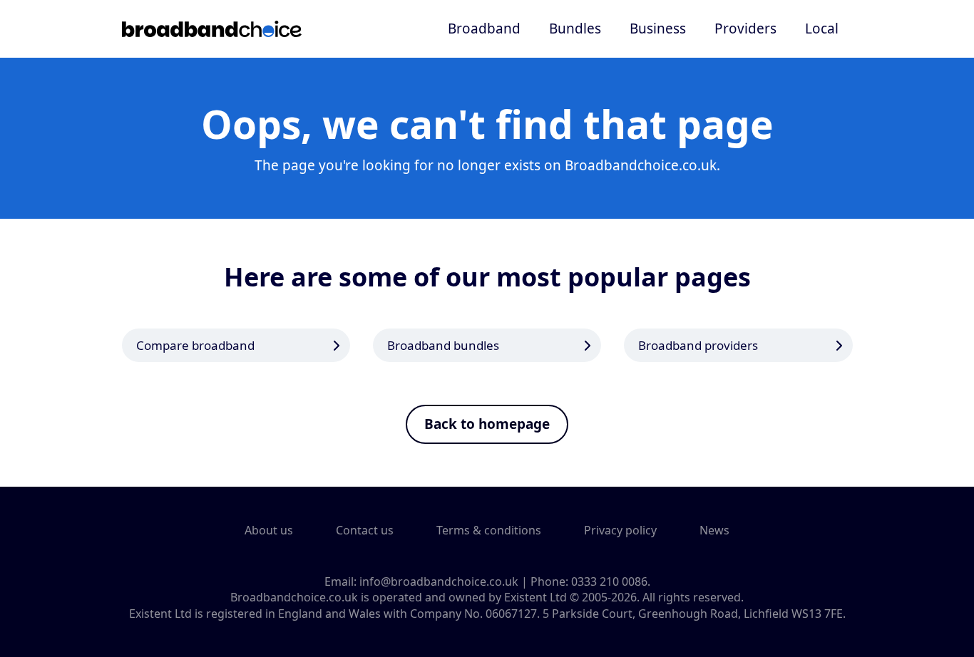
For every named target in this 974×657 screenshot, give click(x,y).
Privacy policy (620, 530)
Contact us (365, 530)
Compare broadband (195, 345)
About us (269, 530)
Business (658, 28)
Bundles (575, 28)
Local (822, 28)
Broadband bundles (443, 345)
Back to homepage (487, 424)
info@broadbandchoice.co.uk (438, 581)
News (714, 530)
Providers (745, 28)
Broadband (484, 28)
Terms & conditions (488, 530)
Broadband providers (698, 345)
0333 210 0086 (609, 581)
